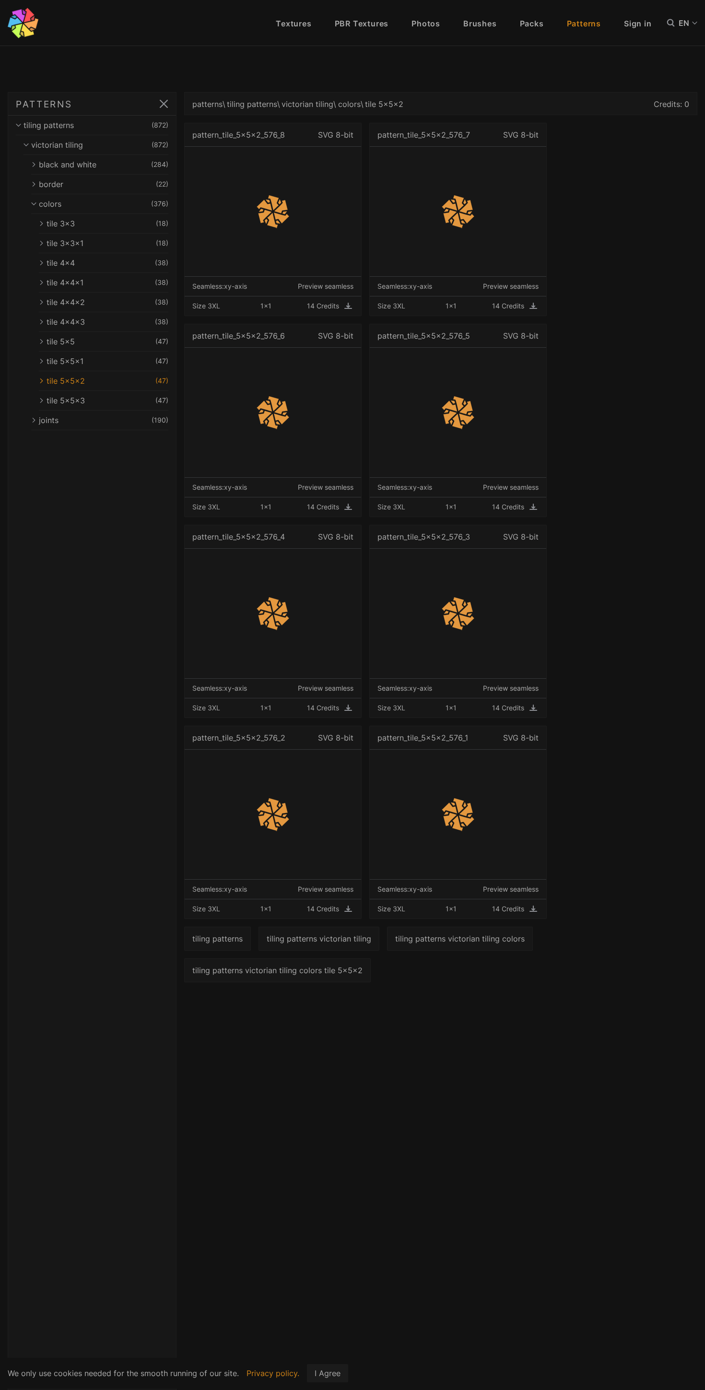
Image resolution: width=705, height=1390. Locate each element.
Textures (293, 23)
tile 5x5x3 (107, 400)
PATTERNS (44, 104)
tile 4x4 (107, 263)
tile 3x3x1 (107, 243)
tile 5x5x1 (107, 361)
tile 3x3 (107, 223)
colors (103, 204)
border (103, 184)
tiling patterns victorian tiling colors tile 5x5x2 (277, 970)
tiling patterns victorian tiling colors (460, 938)
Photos (425, 23)
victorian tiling (99, 145)
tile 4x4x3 (107, 322)
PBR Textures (362, 23)
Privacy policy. (273, 1373)
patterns (207, 104)
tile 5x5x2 (107, 381)
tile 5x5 (107, 341)
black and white (103, 164)
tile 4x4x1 (107, 282)
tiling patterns (96, 125)
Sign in (638, 23)
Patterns (584, 23)
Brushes (480, 23)
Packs (532, 23)
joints (103, 420)
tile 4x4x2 (107, 302)
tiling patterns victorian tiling (319, 938)
